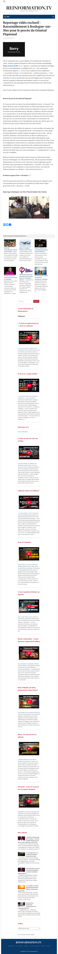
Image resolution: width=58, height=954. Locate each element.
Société (48, 946)
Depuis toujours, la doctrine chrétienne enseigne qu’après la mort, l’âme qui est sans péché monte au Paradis (28, 566)
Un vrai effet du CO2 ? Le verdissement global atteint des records (32, 854)
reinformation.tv (29, 8)
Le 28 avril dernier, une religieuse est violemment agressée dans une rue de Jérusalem (27, 465)
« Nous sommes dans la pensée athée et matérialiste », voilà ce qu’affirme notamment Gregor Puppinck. (28, 398)
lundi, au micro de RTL (11, 66)
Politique (43, 946)
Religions (26, 946)
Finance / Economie (35, 946)
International (11, 946)
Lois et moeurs (19, 946)
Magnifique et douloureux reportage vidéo (28, 811)
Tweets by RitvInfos (23, 431)
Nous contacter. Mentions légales (26, 934)
